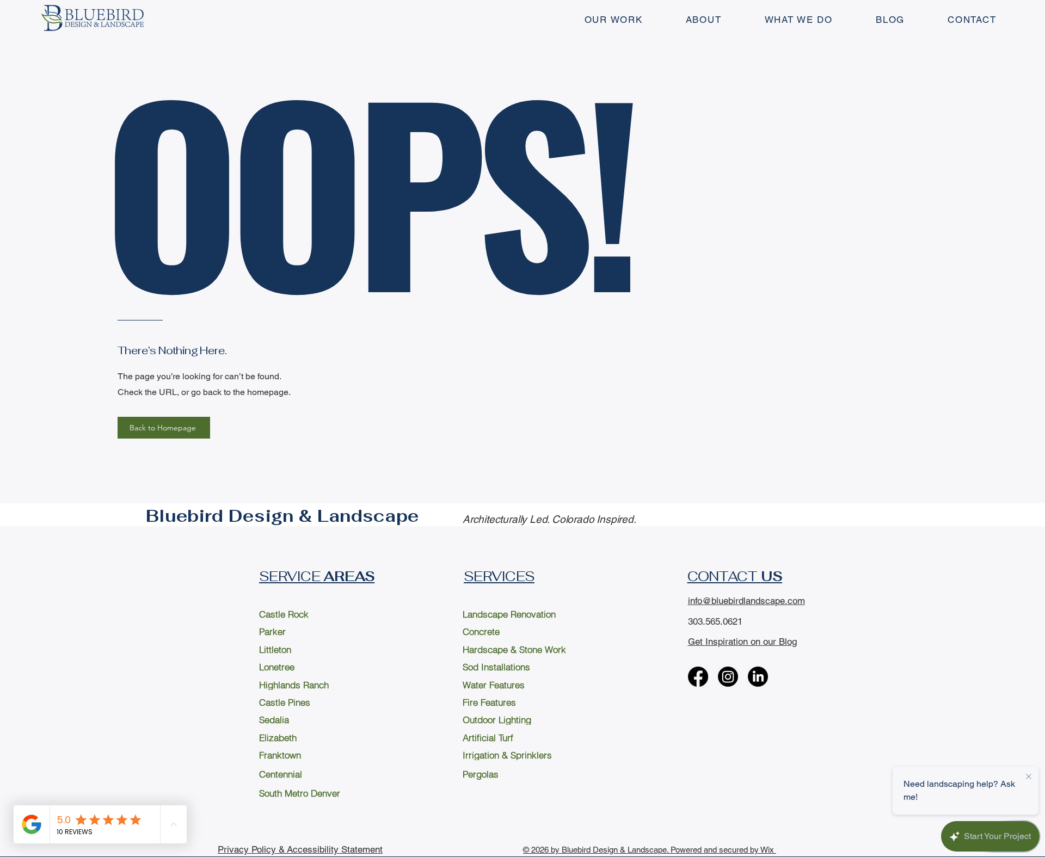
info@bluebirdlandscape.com (746, 600)
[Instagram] (728, 677)
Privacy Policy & (252, 849)
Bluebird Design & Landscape (282, 516)
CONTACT (735, 576)
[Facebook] (698, 677)
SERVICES (499, 576)
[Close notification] (1028, 777)
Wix (768, 849)
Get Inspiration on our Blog (742, 641)
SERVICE (316, 576)
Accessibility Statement (335, 849)
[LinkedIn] (758, 677)
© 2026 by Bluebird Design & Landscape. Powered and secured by (641, 849)
